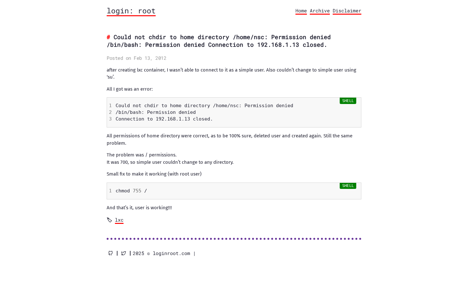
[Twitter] (123, 253)
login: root (131, 10)
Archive (320, 10)
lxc (119, 220)
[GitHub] (110, 253)
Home (301, 10)
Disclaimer (347, 10)
